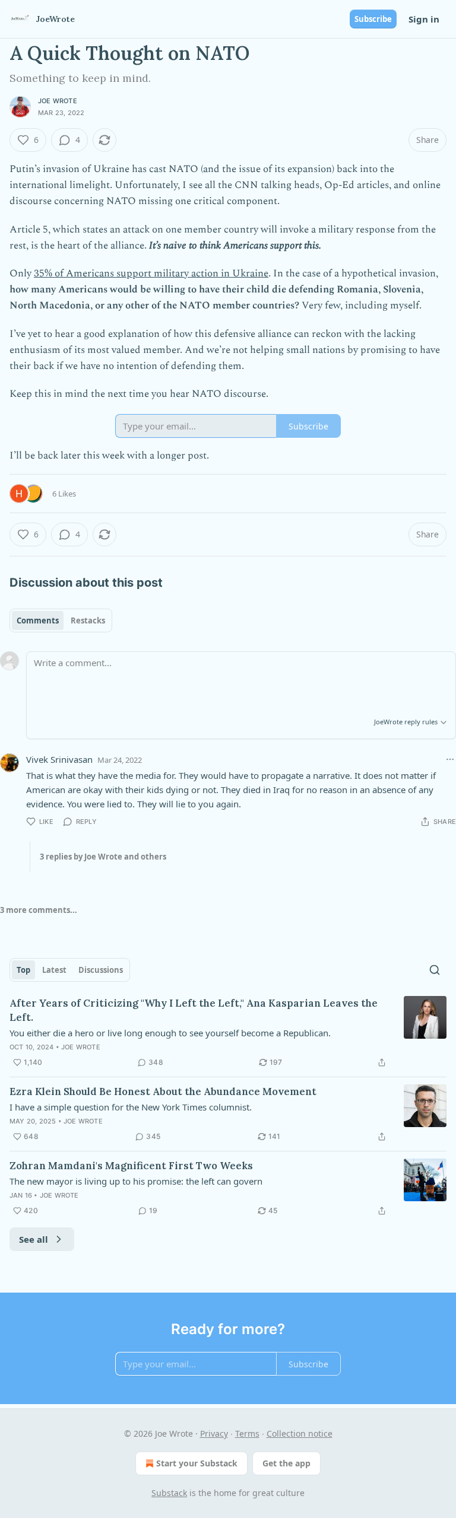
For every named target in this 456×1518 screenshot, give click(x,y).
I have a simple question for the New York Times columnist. (131, 1107)
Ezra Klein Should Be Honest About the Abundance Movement (163, 1091)
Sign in (423, 19)
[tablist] (61, 620)
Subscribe (373, 19)
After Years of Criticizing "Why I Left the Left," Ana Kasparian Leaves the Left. (194, 1010)
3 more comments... (38, 910)
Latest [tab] (54, 970)
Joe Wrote (57, 101)
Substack (169, 1492)
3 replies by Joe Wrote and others (103, 856)
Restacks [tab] (88, 620)
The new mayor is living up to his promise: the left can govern (136, 1181)
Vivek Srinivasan (59, 759)
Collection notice (299, 1433)
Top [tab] (23, 970)
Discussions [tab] (100, 970)
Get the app (286, 1463)
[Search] (434, 970)
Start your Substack (197, 1463)
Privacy (214, 1433)
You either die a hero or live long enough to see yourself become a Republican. (170, 1033)
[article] (228, 1033)
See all (33, 1239)
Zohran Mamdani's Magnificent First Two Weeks (131, 1165)
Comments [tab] (38, 620)
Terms (247, 1433)
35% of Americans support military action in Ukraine (151, 273)
